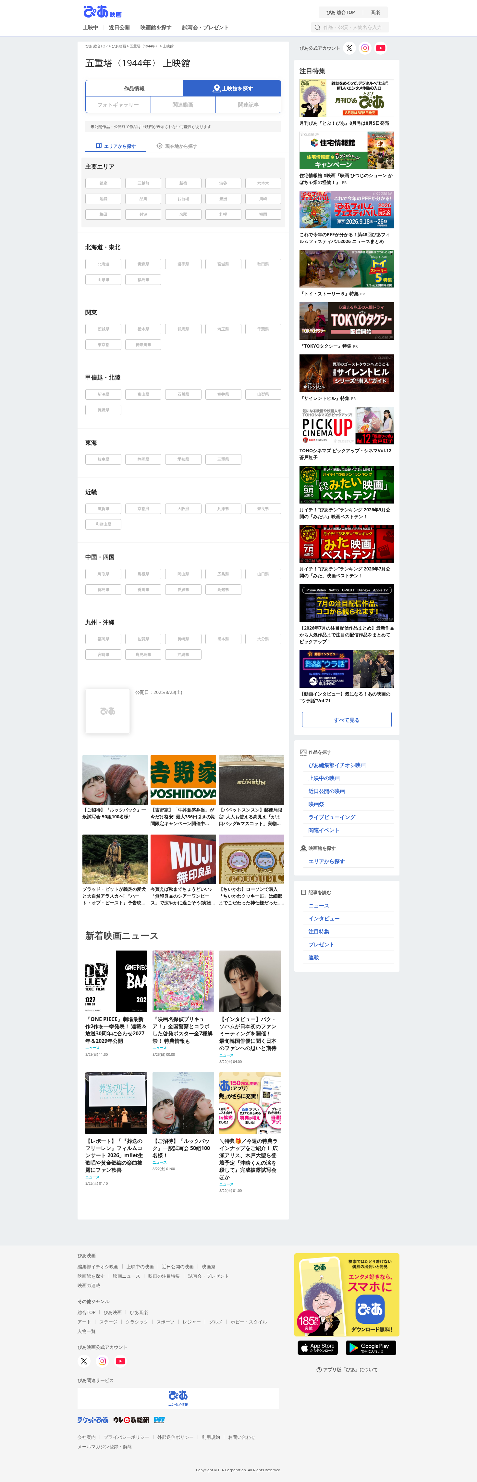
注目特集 (319, 931)
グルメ (216, 1322)
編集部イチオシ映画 (98, 1266)
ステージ (108, 1322)
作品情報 (134, 88)
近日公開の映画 (327, 791)
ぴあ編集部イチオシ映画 (337, 765)
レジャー (192, 1322)
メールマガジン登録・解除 (105, 1446)
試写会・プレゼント (205, 27)
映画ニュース (126, 1276)
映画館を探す (156, 27)
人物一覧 (87, 1331)
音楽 (375, 12)
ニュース (319, 905)
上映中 (90, 27)
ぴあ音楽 (139, 1312)
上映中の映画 (324, 778)
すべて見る (347, 719)
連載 (314, 957)
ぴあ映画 (119, 46)
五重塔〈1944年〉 (144, 46)
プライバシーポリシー (126, 1437)
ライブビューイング (332, 817)
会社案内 (87, 1437)
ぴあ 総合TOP (340, 12)
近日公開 (119, 27)
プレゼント (322, 944)
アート (84, 1322)
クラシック (137, 1322)
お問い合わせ (241, 1437)
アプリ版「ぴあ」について (350, 1370)
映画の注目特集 (164, 1276)
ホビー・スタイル (249, 1322)
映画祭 (316, 804)
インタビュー (324, 918)
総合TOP (86, 1312)
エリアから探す (327, 861)
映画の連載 (89, 1285)
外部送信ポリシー (175, 1437)
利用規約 (211, 1437)
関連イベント (324, 830)
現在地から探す (181, 146)
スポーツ (165, 1322)
